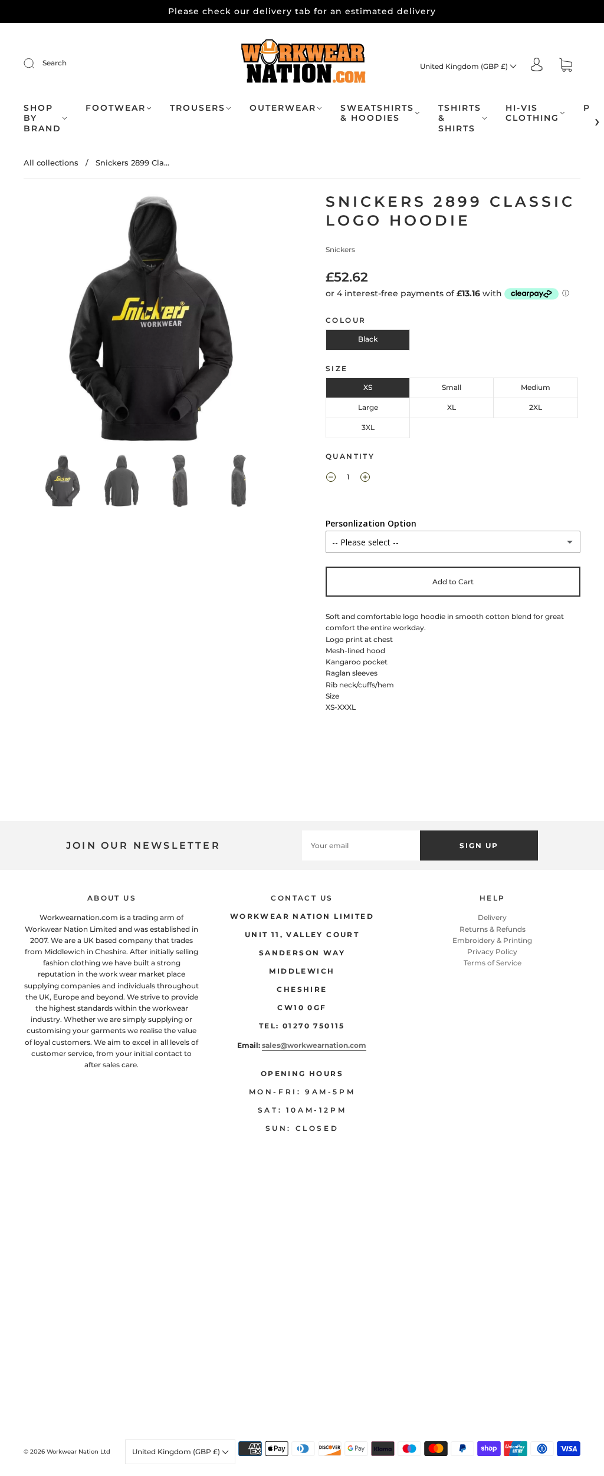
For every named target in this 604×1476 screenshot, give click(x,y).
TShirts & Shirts (459, 118)
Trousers (197, 108)
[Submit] (37, 63)
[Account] (537, 65)
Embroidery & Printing (492, 940)
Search (54, 62)
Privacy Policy (492, 951)
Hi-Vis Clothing (532, 113)
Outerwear (283, 108)
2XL (535, 407)
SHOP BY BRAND (42, 118)
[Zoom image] (151, 321)
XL (451, 407)
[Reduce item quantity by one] (331, 478)
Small (451, 387)
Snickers (340, 249)
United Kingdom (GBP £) (465, 66)
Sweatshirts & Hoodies (377, 113)
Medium (535, 387)
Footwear (116, 108)
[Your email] (361, 845)
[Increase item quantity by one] (365, 478)
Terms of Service (492, 962)
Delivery (492, 917)
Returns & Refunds (492, 929)
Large (368, 407)
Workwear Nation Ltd (78, 1451)
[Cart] (565, 66)
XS (367, 387)
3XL (368, 427)
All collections (51, 162)
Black (368, 339)
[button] (50, 321)
